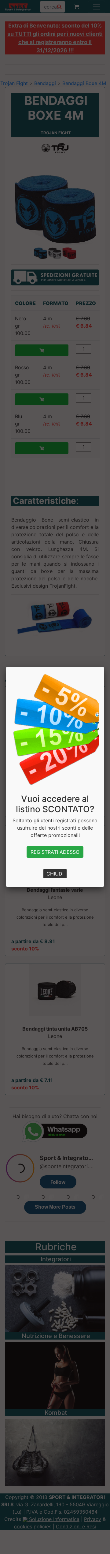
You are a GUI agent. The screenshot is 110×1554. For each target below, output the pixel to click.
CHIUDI (55, 874)
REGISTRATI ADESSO (55, 852)
